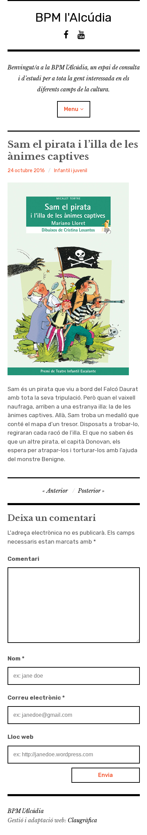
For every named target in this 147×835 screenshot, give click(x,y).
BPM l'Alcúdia (73, 17)
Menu (71, 109)
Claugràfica (82, 820)
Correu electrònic (36, 697)
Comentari (23, 558)
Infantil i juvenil (70, 171)
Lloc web (21, 736)
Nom (16, 658)
